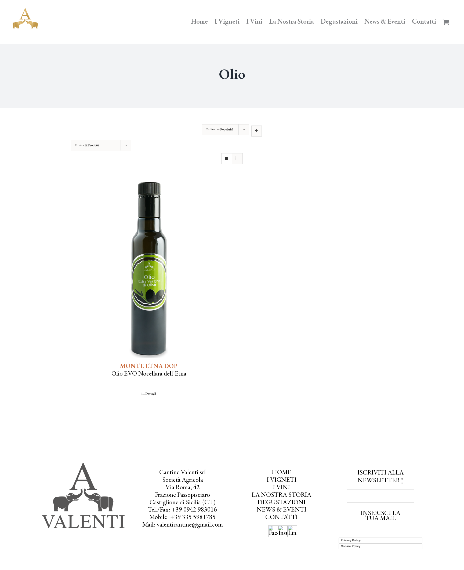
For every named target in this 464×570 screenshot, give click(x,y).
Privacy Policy (351, 540)
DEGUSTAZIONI (282, 503)
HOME (281, 473)
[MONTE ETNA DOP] (149, 269)
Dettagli (150, 393)
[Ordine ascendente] (256, 131)
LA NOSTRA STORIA (281, 495)
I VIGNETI (281, 480)
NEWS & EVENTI (281, 510)
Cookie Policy (350, 546)
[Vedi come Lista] (237, 158)
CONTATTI (281, 517)
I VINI (281, 488)
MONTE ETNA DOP (148, 366)
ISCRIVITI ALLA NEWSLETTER (380, 477)
